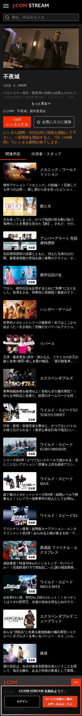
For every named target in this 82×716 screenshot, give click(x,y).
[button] (17, 122)
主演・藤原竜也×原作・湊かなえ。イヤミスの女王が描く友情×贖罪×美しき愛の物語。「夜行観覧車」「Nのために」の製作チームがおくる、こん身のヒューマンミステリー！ (40, 359)
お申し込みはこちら (60, 701)
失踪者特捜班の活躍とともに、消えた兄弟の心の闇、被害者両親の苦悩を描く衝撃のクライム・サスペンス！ (40, 256)
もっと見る (39, 103)
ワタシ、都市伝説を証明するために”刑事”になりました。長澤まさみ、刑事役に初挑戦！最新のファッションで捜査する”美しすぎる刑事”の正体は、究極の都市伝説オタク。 (40, 291)
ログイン (22, 701)
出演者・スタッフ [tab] (46, 154)
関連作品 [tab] (12, 154)
